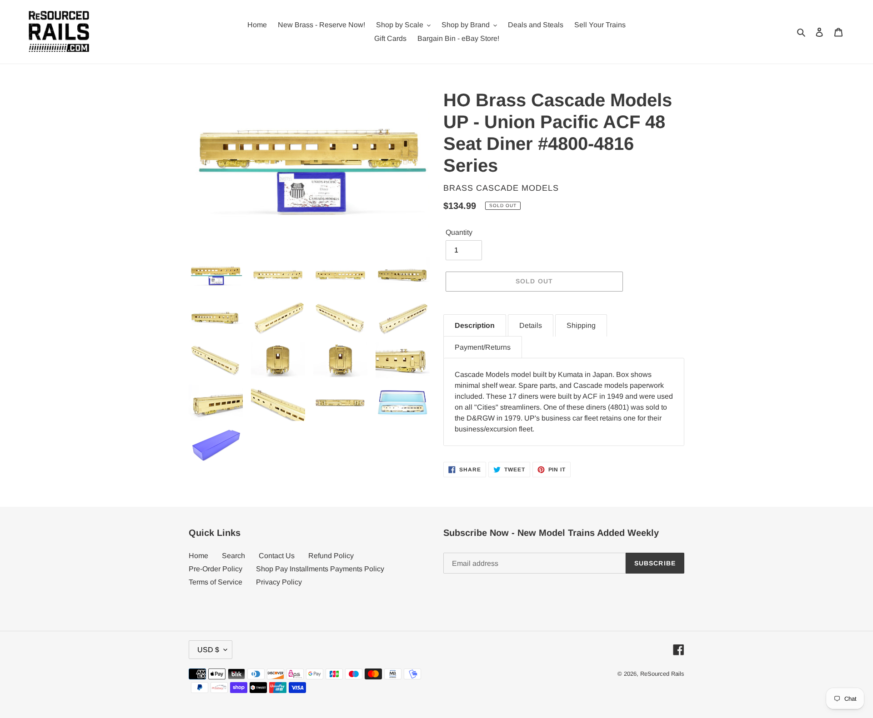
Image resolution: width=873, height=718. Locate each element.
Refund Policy (331, 556)
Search (233, 556)
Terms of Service (215, 582)
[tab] (474, 325)
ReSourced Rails (662, 673)
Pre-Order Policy (215, 569)
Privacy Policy (279, 582)
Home (198, 556)
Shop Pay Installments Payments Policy (320, 569)
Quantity (459, 232)
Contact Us (277, 556)
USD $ (208, 650)
